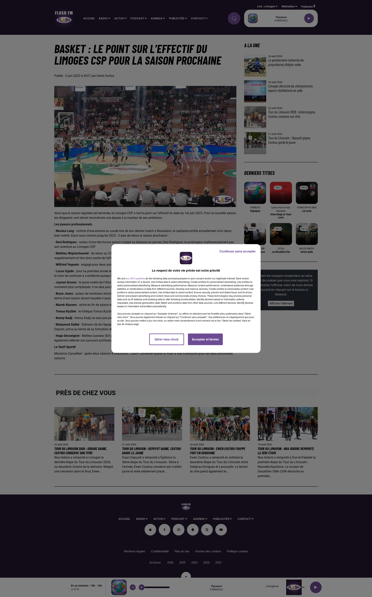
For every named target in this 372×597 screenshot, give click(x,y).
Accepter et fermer (205, 339)
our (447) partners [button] (135, 278)
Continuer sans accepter (238, 251)
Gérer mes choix (167, 339)
